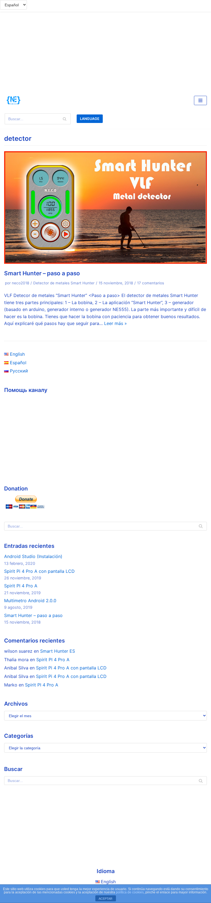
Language (89, 119)
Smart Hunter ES (57, 651)
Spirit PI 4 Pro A (20, 585)
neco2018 (20, 283)
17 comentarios (150, 283)
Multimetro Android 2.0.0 (30, 600)
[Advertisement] (105, 50)
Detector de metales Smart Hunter (64, 283)
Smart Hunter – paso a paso (42, 273)
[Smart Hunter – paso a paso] (105, 262)
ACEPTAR (105, 898)
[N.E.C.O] (13, 100)
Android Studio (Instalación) (33, 556)
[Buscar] (64, 118)
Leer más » (115, 323)
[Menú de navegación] (200, 100)
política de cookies (130, 892)
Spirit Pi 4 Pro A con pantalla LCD (39, 571)
